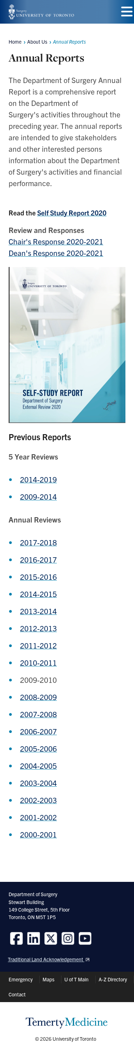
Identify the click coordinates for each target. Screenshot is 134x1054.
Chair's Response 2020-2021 (56, 241)
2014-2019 (38, 479)
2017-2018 (38, 542)
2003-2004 (38, 782)
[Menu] (127, 11)
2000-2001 (38, 834)
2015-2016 (38, 576)
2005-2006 (38, 748)
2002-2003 (38, 800)
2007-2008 (38, 714)
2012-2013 (38, 628)
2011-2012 (38, 645)
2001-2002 (38, 817)
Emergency (21, 979)
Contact (17, 994)
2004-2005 (38, 765)
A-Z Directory (113, 979)
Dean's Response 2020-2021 (56, 252)
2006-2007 (38, 731)
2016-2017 (38, 559)
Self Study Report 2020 (71, 212)
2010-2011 (38, 662)
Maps (48, 979)
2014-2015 (38, 593)
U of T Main (76, 979)
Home (15, 41)
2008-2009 (38, 696)
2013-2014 (38, 611)
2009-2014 (38, 496)
